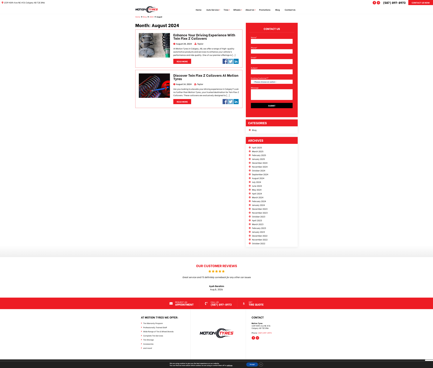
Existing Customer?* (259, 78)
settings (229, 366)
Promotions (264, 9)
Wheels (237, 9)
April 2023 (257, 220)
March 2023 (257, 224)
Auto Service (212, 9)
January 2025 (258, 158)
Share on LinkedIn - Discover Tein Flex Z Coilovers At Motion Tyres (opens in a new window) (236, 101)
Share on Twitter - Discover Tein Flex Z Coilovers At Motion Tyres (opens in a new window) (230, 101)
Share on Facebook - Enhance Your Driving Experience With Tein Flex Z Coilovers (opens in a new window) (225, 61)
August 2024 (258, 178)
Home (198, 9)
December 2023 (259, 208)
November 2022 (260, 239)
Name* (254, 37)
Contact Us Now (421, 2)
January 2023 (258, 231)
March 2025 (257, 151)
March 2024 (257, 197)
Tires (226, 9)
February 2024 (259, 201)
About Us (249, 9)
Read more (182, 61)
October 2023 (258, 216)
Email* (254, 57)
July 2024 (256, 181)
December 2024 (259, 162)
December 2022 (259, 235)
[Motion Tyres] (146, 7)
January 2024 (258, 204)
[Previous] (148, 277)
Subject (254, 67)
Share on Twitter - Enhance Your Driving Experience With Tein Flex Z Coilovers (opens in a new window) (230, 61)
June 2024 (257, 185)
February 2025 (259, 155)
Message (254, 87)
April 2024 (257, 193)
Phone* (254, 47)
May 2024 (256, 189)
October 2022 (258, 243)
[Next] (285, 277)
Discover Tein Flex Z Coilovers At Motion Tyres (205, 77)
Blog (277, 9)
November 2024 (260, 166)
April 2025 (257, 147)
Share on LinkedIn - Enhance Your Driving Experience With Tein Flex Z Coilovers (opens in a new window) (236, 61)
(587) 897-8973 (394, 2)
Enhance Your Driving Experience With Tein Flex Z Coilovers (204, 36)
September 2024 (260, 174)
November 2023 (260, 212)
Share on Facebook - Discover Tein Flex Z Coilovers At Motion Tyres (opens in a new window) (225, 101)
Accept (252, 364)
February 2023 (259, 227)
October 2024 (258, 170)
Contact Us (290, 9)
